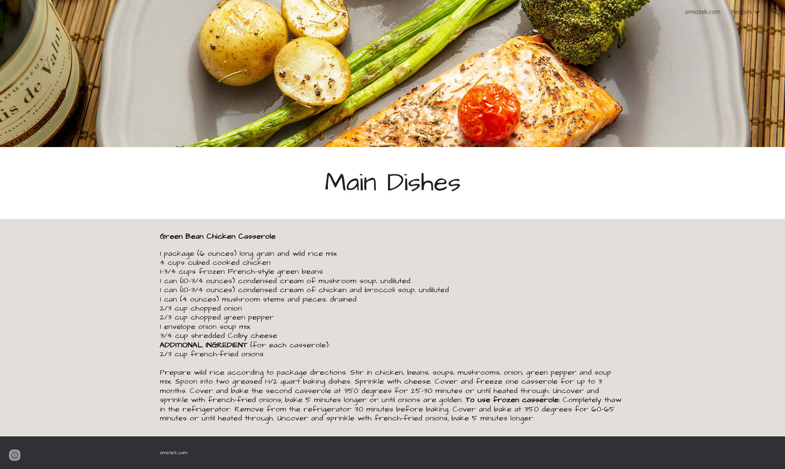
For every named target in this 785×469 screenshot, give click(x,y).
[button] (775, 11)
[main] (392, 183)
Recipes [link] (741, 11)
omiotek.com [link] (702, 11)
